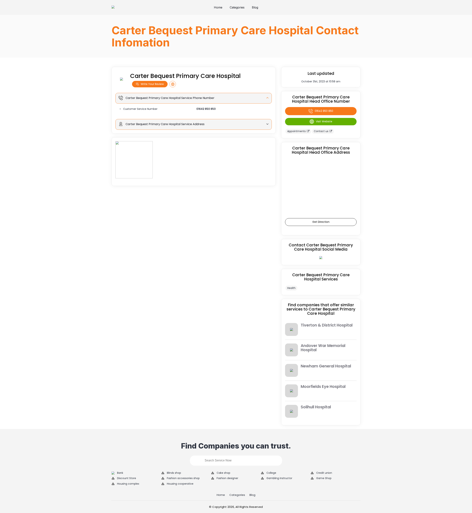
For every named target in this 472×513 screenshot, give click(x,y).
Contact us (321, 131)
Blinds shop (174, 473)
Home (218, 7)
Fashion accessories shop (183, 478)
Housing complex (128, 484)
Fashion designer (227, 478)
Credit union (324, 473)
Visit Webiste (324, 121)
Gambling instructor (279, 478)
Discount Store (126, 478)
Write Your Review (152, 84)
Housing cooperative (180, 484)
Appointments (296, 131)
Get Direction (320, 222)
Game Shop (324, 478)
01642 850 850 (206, 109)
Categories (237, 7)
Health (291, 288)
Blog (255, 7)
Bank (120, 473)
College (271, 473)
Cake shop (223, 473)
